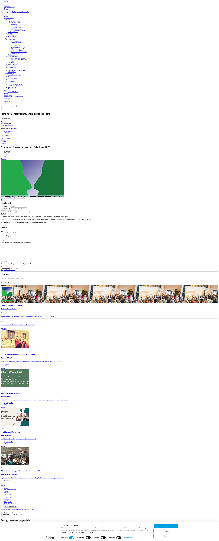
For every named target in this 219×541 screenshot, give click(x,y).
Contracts (6, 76)
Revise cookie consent (10, 506)
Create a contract (12, 78)
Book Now (4, 329)
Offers (6, 79)
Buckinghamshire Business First (20, 12)
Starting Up (11, 33)
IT (11, 44)
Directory (9, 73)
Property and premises (17, 50)
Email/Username (5, 118)
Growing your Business (14, 21)
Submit (3, 213)
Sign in (3, 121)
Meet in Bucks (11, 89)
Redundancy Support (20, 30)
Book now (7, 132)
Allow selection (165, 531)
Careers (6, 495)
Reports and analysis (13, 56)
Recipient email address (7, 212)
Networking (4, 159)
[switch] (88, 537)
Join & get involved (9, 7)
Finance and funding (16, 42)
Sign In (6, 9)
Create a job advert (13, 92)
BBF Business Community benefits (13, 96)
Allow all (165, 526)
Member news (11, 55)
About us (6, 4)
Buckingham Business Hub (15, 84)
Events (6, 65)
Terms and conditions (10, 503)
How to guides (8, 95)
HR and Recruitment (16, 29)
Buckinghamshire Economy (18, 58)
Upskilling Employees (17, 25)
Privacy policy (8, 502)
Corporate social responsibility (19, 52)
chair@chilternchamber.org (8, 270)
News (5, 38)
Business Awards (12, 69)
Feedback (6, 499)
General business (15, 53)
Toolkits (6, 93)
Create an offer (12, 81)
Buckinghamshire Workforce (19, 59)
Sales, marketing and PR (17, 49)
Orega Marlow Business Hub (15, 85)
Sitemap (6, 500)
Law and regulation (16, 45)
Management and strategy (18, 47)
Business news (11, 39)
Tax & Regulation (12, 35)
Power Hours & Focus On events (16, 70)
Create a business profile (14, 75)
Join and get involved (10, 489)
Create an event (12, 67)
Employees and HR (16, 41)
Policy (12, 61)
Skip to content (5, 1)
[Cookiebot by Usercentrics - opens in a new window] (50, 537)
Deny (165, 536)
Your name (4, 206)
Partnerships (7, 497)
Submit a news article (13, 64)
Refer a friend (8, 98)
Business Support (9, 18)
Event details (7, 131)
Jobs (5, 90)
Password (3, 120)
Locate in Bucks (12, 36)
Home (5, 15)
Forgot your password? (7, 125)
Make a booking (12, 87)
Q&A (9, 19)
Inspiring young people (17, 24)
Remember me (7, 123)
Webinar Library (12, 72)
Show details (128, 537)
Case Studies (11, 62)
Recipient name (5, 210)
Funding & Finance (13, 32)
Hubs (5, 82)
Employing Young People (18, 27)
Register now (14, 128)
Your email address (6, 208)
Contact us (7, 6)
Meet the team (8, 494)
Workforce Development (14, 22)
